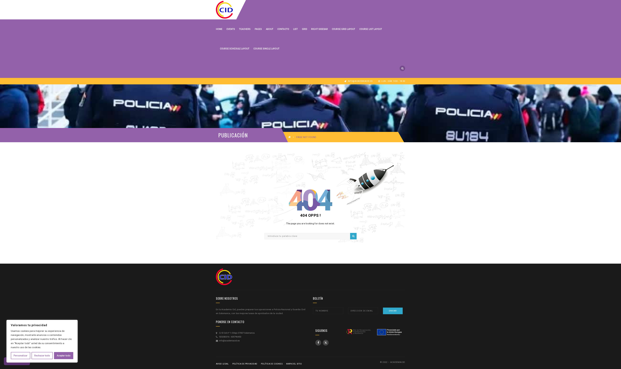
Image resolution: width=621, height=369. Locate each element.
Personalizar (20, 355)
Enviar (393, 311)
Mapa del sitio (294, 364)
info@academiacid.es (360, 81)
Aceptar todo (64, 355)
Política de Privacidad (244, 364)
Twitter (326, 343)
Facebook (318, 343)
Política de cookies (272, 364)
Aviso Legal (222, 364)
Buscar (353, 236)
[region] (42, 341)
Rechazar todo (42, 355)
